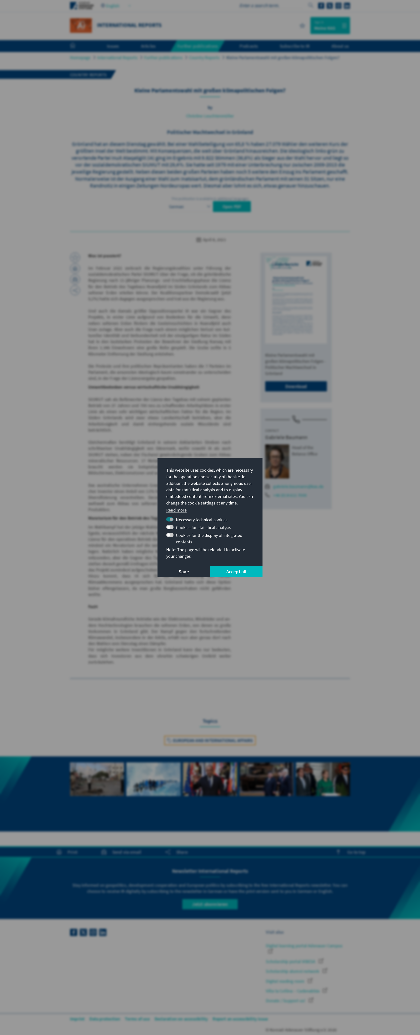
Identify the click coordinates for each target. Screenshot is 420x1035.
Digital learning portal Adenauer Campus (304, 945)
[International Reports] (81, 25)
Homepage (80, 57)
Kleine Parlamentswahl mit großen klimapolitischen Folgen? (283, 57)
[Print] (75, 268)
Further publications (163, 57)
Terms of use (137, 1019)
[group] (97, 793)
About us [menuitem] (340, 46)
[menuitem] (77, 46)
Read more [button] (176, 510)
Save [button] (184, 571)
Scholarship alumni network (293, 971)
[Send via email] (75, 279)
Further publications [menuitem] (197, 46)
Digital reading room (285, 981)
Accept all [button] (236, 571)
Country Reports (204, 57)
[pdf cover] (296, 300)
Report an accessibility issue (240, 1019)
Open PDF (232, 206)
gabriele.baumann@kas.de (298, 486)
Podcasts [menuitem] (249, 46)
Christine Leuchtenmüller (210, 116)
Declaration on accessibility (181, 1019)
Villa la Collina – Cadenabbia (293, 991)
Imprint (77, 1019)
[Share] (75, 290)
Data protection (104, 1019)
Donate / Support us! (286, 1000)
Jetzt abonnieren (210, 904)
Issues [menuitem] (113, 46)
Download (296, 386)
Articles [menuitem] (148, 46)
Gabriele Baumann (286, 437)
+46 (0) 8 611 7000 (290, 495)
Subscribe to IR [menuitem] (295, 46)
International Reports (117, 57)
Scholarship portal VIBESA (291, 961)
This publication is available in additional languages (210, 198)
